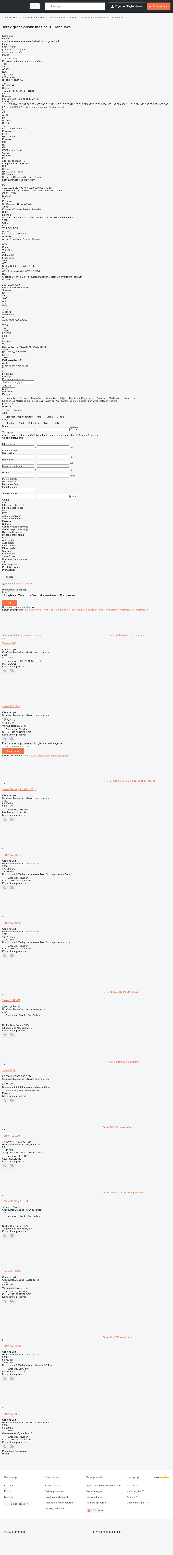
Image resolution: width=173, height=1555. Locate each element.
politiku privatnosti (39, 755)
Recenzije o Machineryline (59, 1502)
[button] (5, 671)
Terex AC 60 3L (11, 922)
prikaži (9, 576)
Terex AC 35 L (11, 1413)
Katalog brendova (54, 1508)
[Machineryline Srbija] (14, 6)
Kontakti (8, 1497)
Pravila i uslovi (52, 1485)
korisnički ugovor (59, 755)
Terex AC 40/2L (11, 1345)
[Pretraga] (48, 6)
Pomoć (8, 1491)
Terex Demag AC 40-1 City (19, 789)
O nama (8, 1485)
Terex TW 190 (11, 1135)
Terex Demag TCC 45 (15, 1201)
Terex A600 (9, 643)
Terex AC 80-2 (11, 706)
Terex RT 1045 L (12, 1271)
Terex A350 (9, 1070)
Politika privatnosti (54, 1491)
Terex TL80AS (11, 1000)
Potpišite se (13, 751)
